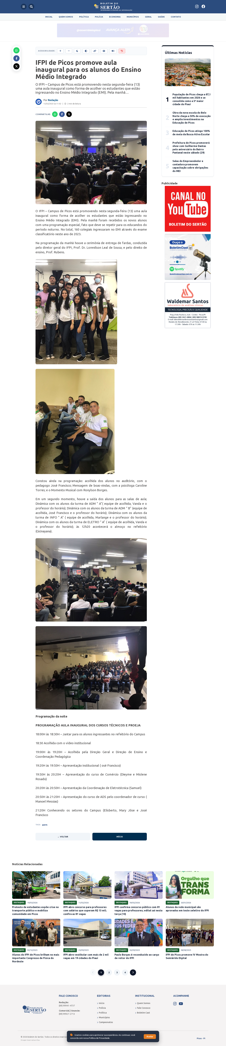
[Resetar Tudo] (122, 51)
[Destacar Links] (95, 51)
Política (84, 17)
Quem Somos (66, 17)
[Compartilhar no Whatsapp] (16, 50)
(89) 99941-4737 (67, 1005)
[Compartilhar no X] (16, 66)
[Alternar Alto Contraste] (86, 51)
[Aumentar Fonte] (60, 51)
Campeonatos (106, 1022)
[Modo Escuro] (77, 51)
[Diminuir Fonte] (68, 51)
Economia (115, 17)
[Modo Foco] (103, 51)
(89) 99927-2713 (67, 1014)
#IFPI (44, 825)
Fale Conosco (143, 1008)
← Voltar (62, 837)
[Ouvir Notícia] (113, 51)
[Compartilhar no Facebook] (16, 58)
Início (119, 837)
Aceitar (150, 1036)
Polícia (99, 17)
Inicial (49, 17)
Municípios (133, 17)
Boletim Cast (143, 1012)
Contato (176, 17)
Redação (53, 100)
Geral (148, 17)
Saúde (161, 17)
